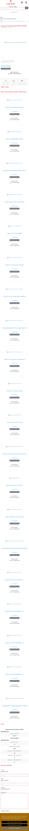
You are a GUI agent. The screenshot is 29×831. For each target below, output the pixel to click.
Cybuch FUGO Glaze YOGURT (14, 265)
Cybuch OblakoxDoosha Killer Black (14, 170)
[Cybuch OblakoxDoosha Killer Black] (14, 163)
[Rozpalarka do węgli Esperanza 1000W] (14, 698)
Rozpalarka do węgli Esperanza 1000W (14, 706)
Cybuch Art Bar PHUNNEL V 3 (14, 643)
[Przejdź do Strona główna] (1, 21)
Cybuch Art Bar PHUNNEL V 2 (14, 611)
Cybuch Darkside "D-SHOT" (14, 485)
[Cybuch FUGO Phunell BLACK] (14, 100)
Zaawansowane (14, 12)
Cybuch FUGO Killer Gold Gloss (14, 202)
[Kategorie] (26, 2)
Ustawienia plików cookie (14, 828)
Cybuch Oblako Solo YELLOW (14, 517)
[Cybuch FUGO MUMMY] (14, 226)
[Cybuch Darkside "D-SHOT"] (14, 478)
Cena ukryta (6, 66)
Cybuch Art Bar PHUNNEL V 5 (14, 674)
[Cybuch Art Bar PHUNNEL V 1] (14, 572)
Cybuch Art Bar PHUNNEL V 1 (14, 580)
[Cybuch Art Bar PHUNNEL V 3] (14, 635)
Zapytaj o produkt (5, 68)
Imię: (4, 779)
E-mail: (4, 770)
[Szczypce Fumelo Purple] (14, 415)
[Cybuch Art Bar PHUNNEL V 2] (14, 604)
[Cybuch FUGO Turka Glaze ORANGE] (14, 289)
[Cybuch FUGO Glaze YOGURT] (14, 258)
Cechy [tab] (13, 82)
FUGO (5, 21)
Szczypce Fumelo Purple (14, 422)
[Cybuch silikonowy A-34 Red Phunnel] (14, 447)
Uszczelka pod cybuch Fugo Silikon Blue (14, 548)
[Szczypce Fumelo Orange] (14, 384)
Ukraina (12, 61)
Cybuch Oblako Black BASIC (14, 139)
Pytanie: (5, 788)
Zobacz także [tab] (6, 82)
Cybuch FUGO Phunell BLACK (14, 107)
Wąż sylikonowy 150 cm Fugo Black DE (14, 328)
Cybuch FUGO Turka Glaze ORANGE (14, 296)
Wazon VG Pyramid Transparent (14, 359)
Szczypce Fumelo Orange (15, 391)
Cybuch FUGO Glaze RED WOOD (17, 21)
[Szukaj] (26, 8)
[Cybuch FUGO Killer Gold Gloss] (14, 195)
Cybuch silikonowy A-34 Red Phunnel (14, 454)
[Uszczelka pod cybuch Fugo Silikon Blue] (14, 541)
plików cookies (23, 818)
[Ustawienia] (22, 2)
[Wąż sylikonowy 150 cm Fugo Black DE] (14, 321)
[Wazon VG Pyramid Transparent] (14, 352)
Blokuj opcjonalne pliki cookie (14, 825)
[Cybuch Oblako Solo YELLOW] (14, 509)
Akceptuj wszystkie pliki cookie (15, 822)
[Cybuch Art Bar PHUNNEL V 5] (14, 667)
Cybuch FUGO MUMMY (14, 233)
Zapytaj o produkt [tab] (22, 82)
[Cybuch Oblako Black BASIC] (14, 132)
